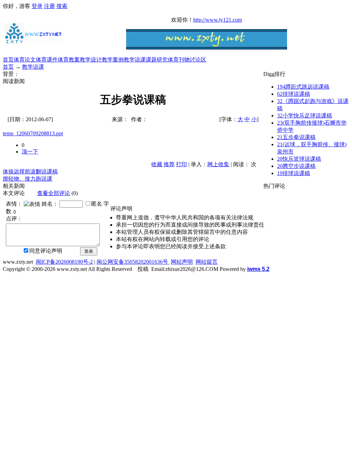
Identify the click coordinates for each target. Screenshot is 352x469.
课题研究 (157, 59)
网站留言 (207, 262)
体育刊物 (179, 59)
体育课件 (47, 59)
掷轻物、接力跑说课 (27, 179)
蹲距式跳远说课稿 (303, 87)
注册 (49, 6)
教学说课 (135, 59)
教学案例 (113, 59)
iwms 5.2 (258, 269)
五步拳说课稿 (296, 137)
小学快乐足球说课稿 (304, 115)
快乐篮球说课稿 (299, 159)
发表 (88, 251)
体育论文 (25, 59)
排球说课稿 (293, 94)
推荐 (169, 164)
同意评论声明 (45, 251)
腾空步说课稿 (296, 166)
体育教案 (69, 59)
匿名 (96, 204)
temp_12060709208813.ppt (33, 133)
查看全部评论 (53, 193)
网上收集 (218, 164)
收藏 (156, 164)
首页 (8, 59)
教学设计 (91, 59)
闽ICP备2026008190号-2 (64, 262)
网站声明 (182, 262)
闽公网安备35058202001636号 (133, 262)
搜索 (61, 6)
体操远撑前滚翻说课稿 (30, 171)
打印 (181, 164)
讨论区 (198, 59)
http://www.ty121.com (217, 20)
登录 (37, 6)
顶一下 (30, 152)
